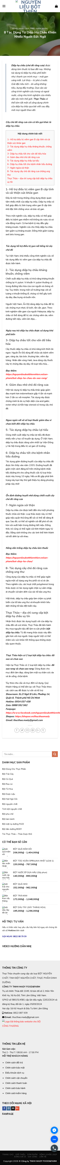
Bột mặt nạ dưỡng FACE (13, 824)
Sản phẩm (32, 1154)
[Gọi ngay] (54, 1148)
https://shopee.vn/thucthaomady (32, 716)
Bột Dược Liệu (8, 794)
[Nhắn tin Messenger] (54, 1130)
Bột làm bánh (8, 819)
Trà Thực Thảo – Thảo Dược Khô (17, 834)
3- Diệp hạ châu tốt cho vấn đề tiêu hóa (26, 153)
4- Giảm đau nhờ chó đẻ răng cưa (23, 157)
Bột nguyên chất (9, 804)
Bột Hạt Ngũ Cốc (10, 799)
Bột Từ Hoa (7, 789)
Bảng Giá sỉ (20, 1157)
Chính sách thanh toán (16, 1083)
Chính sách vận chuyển (16, 1078)
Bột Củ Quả (7, 779)
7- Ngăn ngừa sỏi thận (18, 167)
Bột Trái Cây (8, 774)
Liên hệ (42, 1157)
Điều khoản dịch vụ (14, 1072)
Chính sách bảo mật (15, 1067)
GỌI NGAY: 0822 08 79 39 (14, 936)
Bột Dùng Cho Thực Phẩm (14, 769)
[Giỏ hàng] (56, 6)
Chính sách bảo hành (15, 1088)
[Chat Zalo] (54, 1139)
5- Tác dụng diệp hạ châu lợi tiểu (23, 160)
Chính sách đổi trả (14, 1062)
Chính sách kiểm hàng (16, 1093)
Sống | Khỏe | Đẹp (20, 28)
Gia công (32, 1157)
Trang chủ (8, 1154)
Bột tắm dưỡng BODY (12, 829)
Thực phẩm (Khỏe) (39, 28)
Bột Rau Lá (7, 784)
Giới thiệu (20, 1154)
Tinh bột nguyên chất (12, 809)
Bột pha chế (7, 814)
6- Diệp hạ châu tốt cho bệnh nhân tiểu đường (29, 164)
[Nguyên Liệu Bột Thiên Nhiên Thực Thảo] (30, 6)
